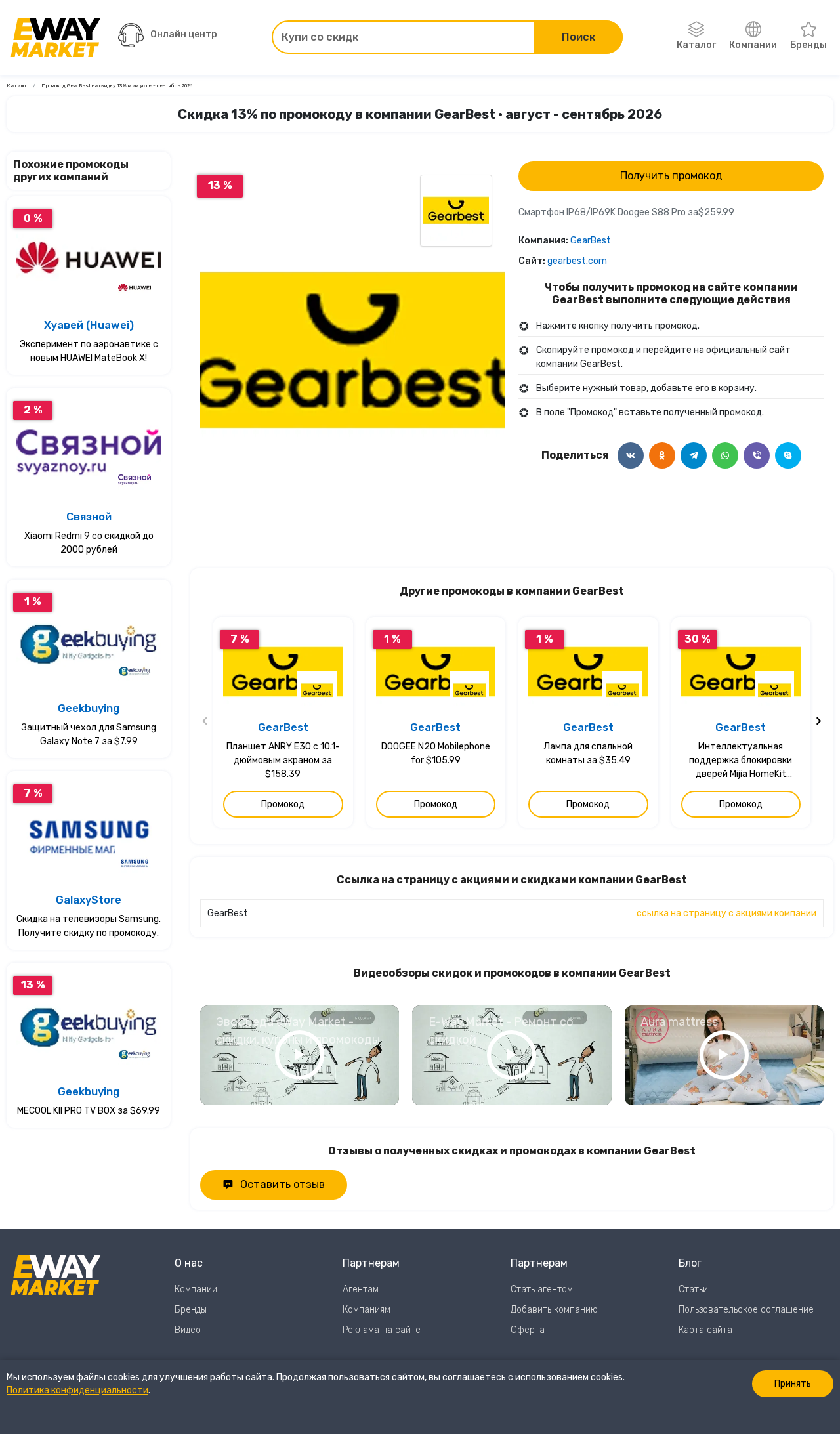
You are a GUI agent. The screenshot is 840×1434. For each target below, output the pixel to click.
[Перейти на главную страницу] (56, 37)
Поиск (578, 37)
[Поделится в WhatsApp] (725, 455)
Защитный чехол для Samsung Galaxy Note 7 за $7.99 (89, 734)
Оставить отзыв (282, 1184)
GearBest (590, 240)
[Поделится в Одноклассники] (662, 455)
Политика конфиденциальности (77, 1390)
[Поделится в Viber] (757, 455)
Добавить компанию (554, 1309)
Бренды (808, 45)
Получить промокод (671, 175)
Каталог (696, 45)
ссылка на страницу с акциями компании (726, 913)
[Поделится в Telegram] (694, 455)
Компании (753, 45)
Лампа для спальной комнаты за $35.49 (588, 753)
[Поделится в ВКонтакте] (631, 455)
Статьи (693, 1289)
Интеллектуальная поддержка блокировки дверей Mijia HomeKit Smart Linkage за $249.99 (740, 761)
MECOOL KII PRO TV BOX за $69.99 (88, 1110)
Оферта (528, 1330)
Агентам (361, 1289)
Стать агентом (542, 1289)
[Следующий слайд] (818, 722)
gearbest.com (577, 260)
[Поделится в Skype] (788, 455)
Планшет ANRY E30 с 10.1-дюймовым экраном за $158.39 (283, 760)
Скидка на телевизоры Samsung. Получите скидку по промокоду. (88, 926)
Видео (188, 1330)
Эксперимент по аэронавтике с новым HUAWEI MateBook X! (89, 351)
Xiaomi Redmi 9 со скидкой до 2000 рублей (89, 542)
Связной (89, 517)
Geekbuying (88, 708)
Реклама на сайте (382, 1330)
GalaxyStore (88, 900)
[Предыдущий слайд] (205, 722)
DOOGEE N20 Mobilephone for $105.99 (435, 753)
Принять (792, 1383)
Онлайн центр (183, 34)
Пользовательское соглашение (746, 1309)
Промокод (282, 804)
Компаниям (366, 1309)
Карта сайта (705, 1330)
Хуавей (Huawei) (89, 325)
